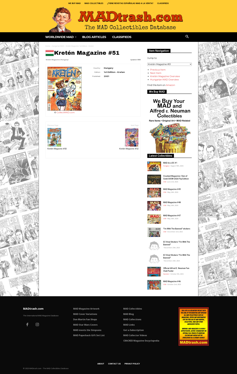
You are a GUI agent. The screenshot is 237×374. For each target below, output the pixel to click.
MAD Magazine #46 (172, 281)
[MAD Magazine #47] (154, 219)
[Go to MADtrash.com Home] (118, 19)
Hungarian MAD (58, 46)
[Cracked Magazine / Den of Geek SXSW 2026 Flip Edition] (154, 179)
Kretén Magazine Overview (165, 76)
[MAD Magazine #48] (154, 206)
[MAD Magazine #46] (154, 285)
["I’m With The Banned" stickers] (154, 232)
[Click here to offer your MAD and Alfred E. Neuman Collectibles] (169, 152)
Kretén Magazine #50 (57, 148)
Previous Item (158, 69)
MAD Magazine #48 (172, 202)
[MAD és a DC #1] (154, 166)
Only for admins (55, 163)
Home (47, 46)
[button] (187, 37)
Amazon (170, 85)
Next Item (155, 73)
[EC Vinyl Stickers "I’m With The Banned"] (154, 245)
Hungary (166, 166)
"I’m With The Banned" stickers (176, 229)
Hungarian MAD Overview (164, 79)
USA (164, 182)
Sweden (166, 274)
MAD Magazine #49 (172, 189)
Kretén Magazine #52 (129, 148)
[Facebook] (27, 325)
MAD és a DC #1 (170, 163)
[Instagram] (37, 325)
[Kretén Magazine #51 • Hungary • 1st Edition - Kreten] (64, 89)
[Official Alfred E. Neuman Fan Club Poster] (154, 271)
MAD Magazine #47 (172, 215)
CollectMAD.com (66, 112)
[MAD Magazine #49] (154, 192)
